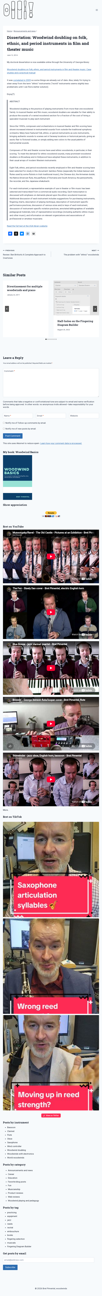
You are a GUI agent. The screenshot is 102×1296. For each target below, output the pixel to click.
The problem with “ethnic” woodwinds (81, 252)
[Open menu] (96, 10)
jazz (9, 1220)
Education (12, 1178)
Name (7, 415)
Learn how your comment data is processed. (61, 443)
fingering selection (16, 1239)
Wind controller (14, 1146)
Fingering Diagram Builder (19, 1246)
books (10, 1235)
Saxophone (12, 1142)
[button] (51, 869)
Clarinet (10, 1131)
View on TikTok (52, 1115)
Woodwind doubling (16, 1150)
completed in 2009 (22, 80)
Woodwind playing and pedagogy (23, 1200)
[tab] (46, 339)
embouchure (13, 1231)
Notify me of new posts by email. (20, 428)
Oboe (9, 1138)
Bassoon (11, 1127)
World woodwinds (15, 1157)
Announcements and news (20, 1170)
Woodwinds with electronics (20, 1154)
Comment (9, 371)
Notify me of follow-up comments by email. (25, 423)
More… (6, 810)
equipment (12, 1216)
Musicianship (14, 1189)
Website (74, 415)
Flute (9, 1135)
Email (40, 415)
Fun (9, 1185)
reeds (10, 1224)
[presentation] (76, 298)
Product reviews (15, 1193)
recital (10, 1227)
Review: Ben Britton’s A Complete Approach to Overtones (24, 254)
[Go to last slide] (7, 309)
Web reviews (14, 1197)
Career (11, 1174)
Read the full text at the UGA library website (27, 226)
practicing (12, 1212)
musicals (11, 1243)
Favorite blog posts (17, 1181)
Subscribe (10, 1267)
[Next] (95, 309)
